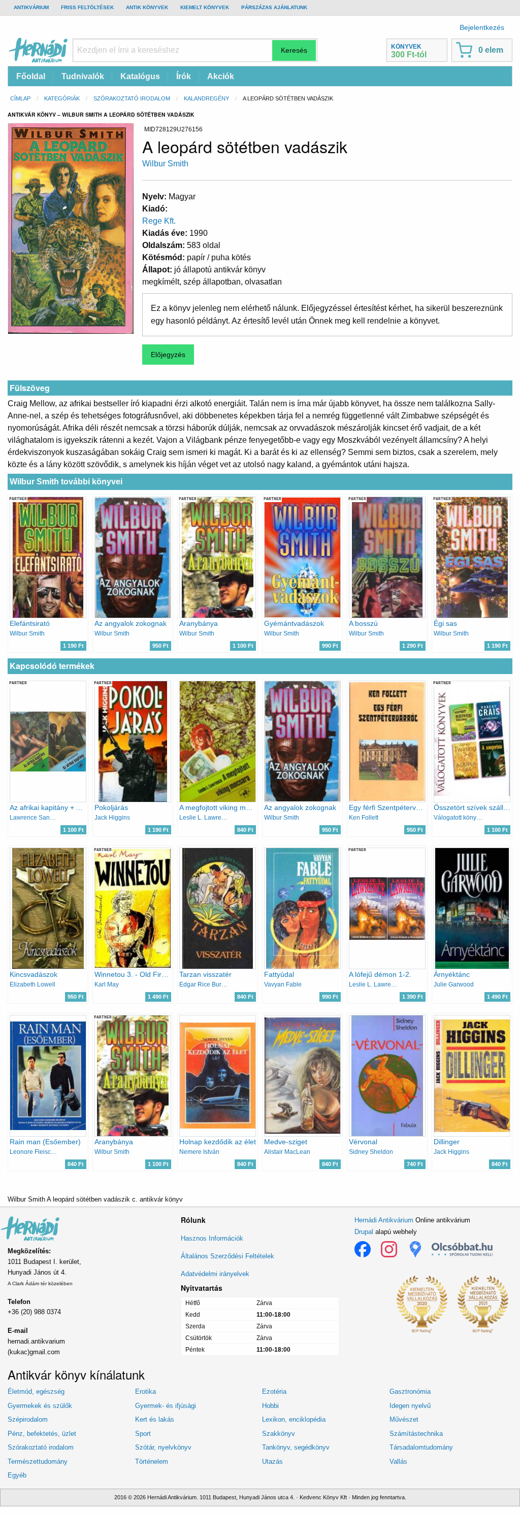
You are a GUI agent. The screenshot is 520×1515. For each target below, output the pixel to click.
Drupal (363, 1232)
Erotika (145, 1391)
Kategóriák (62, 98)
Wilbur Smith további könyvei (66, 481)
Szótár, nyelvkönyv (163, 1447)
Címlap (20, 98)
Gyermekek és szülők (40, 1406)
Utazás (272, 1461)
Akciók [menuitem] (220, 76)
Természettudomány (38, 1461)
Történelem (151, 1461)
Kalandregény (206, 98)
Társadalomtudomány (421, 1447)
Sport (143, 1433)
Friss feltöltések (87, 7)
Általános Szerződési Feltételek (227, 1256)
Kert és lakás (154, 1419)
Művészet (403, 1419)
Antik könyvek (147, 7)
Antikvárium (31, 7)
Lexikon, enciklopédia (294, 1419)
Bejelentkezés (482, 27)
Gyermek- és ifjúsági (165, 1406)
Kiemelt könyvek (204, 7)
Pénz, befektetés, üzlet (42, 1433)
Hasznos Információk (212, 1238)
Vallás (398, 1461)
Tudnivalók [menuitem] (82, 76)
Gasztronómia (410, 1391)
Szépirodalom (28, 1419)
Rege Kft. (159, 221)
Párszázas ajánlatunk (274, 7)
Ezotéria (274, 1391)
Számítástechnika (416, 1433)
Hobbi (270, 1406)
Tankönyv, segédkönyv (296, 1447)
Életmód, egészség (36, 1391)
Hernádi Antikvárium (383, 1220)
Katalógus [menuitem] (140, 76)
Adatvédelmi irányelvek (215, 1274)
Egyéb (17, 1475)
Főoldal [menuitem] (30, 76)
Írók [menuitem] (183, 76)
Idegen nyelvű (410, 1406)
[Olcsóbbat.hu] (462, 1249)
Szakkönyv (278, 1433)
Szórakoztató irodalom (131, 98)
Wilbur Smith (165, 163)
